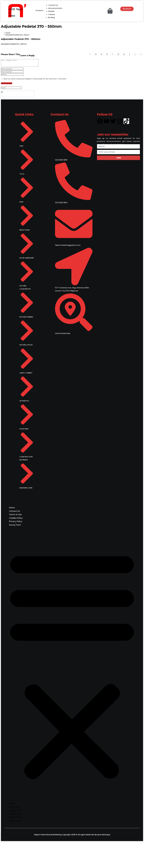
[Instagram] (120, 121)
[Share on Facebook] (95, 54)
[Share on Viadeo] (135, 54)
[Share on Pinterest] (101, 54)
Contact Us (14, 511)
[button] (72, 664)
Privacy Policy (15, 521)
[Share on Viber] (112, 54)
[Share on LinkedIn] (107, 54)
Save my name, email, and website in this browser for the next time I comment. (35, 79)
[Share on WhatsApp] (140, 54)
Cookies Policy (16, 518)
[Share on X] (90, 54)
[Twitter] (113, 121)
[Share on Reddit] (124, 54)
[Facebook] (100, 121)
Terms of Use (15, 514)
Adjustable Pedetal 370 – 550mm (17, 34)
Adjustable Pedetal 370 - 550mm (14, 44)
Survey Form (15, 525)
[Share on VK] (118, 54)
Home (12, 507)
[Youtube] (106, 121)
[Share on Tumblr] (129, 54)
